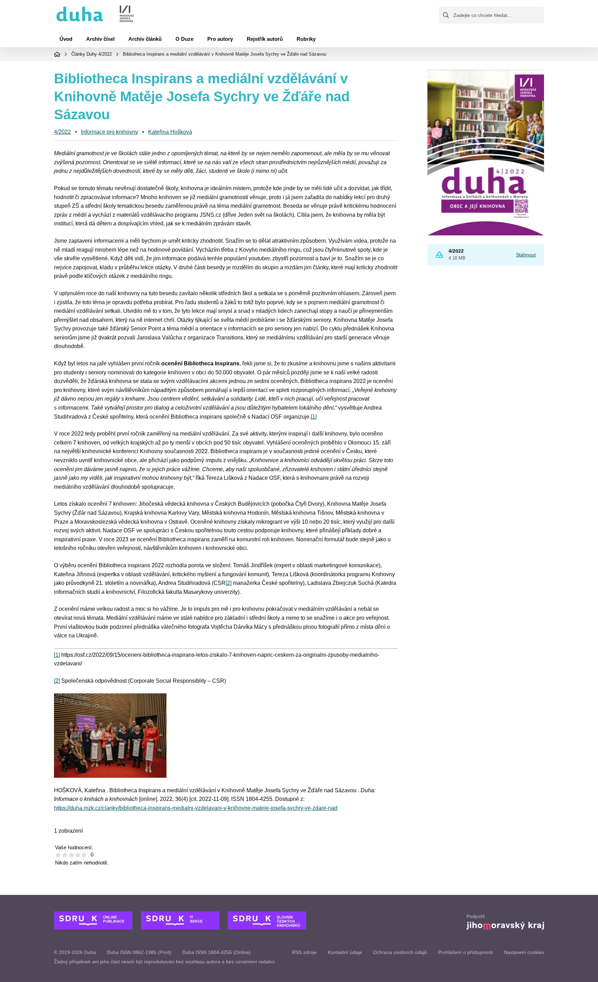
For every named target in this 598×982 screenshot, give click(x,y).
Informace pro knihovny (109, 132)
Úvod (66, 39)
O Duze (184, 39)
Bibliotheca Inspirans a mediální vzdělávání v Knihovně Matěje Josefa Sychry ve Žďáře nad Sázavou (224, 54)
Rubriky (306, 39)
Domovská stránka (57, 54)
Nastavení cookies (524, 952)
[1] (314, 417)
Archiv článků (145, 39)
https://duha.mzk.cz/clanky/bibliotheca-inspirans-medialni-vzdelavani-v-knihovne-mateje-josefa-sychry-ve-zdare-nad (195, 808)
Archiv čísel (100, 39)
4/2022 (105, 54)
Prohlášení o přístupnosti (465, 952)
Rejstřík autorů (265, 39)
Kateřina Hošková (170, 132)
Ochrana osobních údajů (400, 952)
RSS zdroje (304, 952)
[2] (229, 583)
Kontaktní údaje (345, 952)
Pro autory (220, 39)
